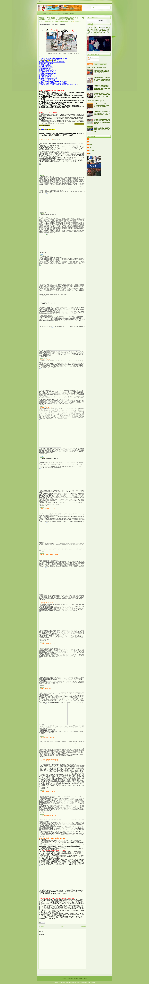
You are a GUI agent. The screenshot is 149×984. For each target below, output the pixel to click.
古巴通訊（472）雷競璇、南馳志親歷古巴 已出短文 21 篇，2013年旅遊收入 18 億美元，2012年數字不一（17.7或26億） (61, 18)
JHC (89, 139)
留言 (90, 59)
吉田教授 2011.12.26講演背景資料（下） (96, 101)
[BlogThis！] (41, 923)
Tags (96, 64)
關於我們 (45, 13)
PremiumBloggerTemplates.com (79, 982)
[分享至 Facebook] (44, 923)
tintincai (90, 153)
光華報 (53, 21)
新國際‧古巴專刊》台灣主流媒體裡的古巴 (96, 67)
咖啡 (56, 21)
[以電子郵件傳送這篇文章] (40, 923)
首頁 (41, 1)
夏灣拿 (66, 21)
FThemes (60, 982)
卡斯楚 (49, 21)
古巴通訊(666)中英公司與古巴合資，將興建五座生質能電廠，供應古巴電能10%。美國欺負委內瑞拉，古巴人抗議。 (102, 129)
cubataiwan (91, 150)
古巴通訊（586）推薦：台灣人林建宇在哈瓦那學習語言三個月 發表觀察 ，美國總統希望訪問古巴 (102, 71)
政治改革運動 (60, 21)
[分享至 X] (43, 923)
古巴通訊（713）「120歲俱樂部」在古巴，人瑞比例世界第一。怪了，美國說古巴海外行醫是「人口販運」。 (102, 113)
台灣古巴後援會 (73, 978)
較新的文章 (41, 926)
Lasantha (71, 982)
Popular (90, 64)
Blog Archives (103, 64)
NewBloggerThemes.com (90, 982)
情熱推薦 (51, 13)
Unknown (91, 142)
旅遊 (69, 21)
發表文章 (91, 57)
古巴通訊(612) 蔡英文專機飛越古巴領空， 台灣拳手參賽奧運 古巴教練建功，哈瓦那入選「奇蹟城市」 (102, 105)
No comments (78, 21)
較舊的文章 (83, 926)
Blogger (85, 978)
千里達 (46, 21)
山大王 (90, 147)
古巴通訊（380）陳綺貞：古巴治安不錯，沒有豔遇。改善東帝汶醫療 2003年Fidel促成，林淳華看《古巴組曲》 (102, 79)
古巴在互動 (65, 13)
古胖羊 (90, 144)
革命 (64, 21)
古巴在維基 (58, 13)
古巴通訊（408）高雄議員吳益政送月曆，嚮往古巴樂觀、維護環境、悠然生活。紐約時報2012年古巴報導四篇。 (102, 95)
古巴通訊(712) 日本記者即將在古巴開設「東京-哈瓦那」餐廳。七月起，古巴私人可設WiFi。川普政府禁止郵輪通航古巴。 (102, 121)
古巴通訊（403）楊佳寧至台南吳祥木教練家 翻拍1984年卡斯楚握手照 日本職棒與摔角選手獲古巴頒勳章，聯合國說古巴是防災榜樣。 (98, 31)
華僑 (72, 21)
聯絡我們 (72, 13)
